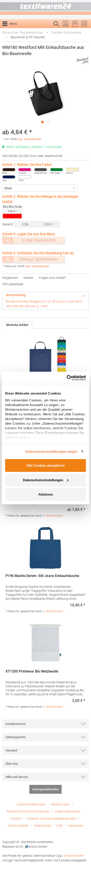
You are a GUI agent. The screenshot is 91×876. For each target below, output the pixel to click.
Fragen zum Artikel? (52, 278)
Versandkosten (73, 855)
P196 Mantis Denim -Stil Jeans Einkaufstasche (42, 576)
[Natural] (72, 169)
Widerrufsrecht (18, 825)
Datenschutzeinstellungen (43, 480)
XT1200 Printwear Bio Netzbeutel (32, 671)
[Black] (8, 169)
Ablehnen (45, 494)
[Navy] (8, 177)
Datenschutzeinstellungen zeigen (51, 451)
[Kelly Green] (56, 169)
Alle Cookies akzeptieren (46, 465)
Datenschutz (42, 825)
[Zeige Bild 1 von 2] (42, 122)
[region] (45, 97)
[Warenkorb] (84, 23)
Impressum (75, 825)
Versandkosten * (54, 515)
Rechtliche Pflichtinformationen (28, 811)
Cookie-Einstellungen (31, 804)
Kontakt (15, 818)
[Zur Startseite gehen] (45, 7)
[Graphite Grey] (40, 169)
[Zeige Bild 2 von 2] (48, 122)
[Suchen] (84, 30)
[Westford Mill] (83, 60)
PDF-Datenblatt (12, 284)
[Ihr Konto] (65, 23)
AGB (59, 825)
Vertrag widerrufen (45, 789)
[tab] (45, 301)
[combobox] (41, 30)
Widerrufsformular (67, 811)
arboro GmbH (38, 846)
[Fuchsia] (24, 169)
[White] (24, 177)
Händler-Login (60, 804)
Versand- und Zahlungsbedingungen (51, 818)
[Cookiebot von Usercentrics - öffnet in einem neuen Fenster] (66, 378)
